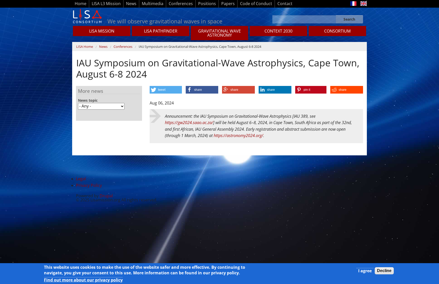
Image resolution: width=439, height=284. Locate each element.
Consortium (337, 31)
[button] (166, 90)
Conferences (181, 3)
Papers (228, 3)
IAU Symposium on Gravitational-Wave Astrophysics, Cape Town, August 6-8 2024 (200, 46)
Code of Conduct (256, 3)
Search (349, 19)
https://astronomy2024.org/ (238, 135)
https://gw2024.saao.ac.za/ (189, 122)
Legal (81, 179)
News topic (88, 100)
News (131, 3)
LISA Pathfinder (160, 31)
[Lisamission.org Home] (87, 15)
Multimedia (152, 3)
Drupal (106, 196)
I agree (365, 271)
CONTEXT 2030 (278, 31)
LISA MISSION (101, 31)
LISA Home (84, 46)
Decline (384, 270)
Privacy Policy (89, 185)
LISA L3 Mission (106, 3)
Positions (207, 3)
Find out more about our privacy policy (83, 280)
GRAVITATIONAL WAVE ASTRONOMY (219, 33)
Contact (284, 3)
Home (80, 3)
